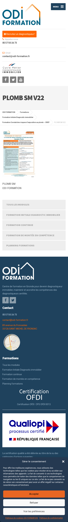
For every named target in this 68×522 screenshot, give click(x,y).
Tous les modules (17, 204)
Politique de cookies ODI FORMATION (21, 518)
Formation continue (19, 225)
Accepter (34, 494)
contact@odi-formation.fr (15, 320)
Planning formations (20, 245)
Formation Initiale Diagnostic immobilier (33, 214)
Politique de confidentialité (51, 518)
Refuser (34, 502)
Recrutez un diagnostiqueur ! (20, 34)
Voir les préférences (34, 511)
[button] (63, 461)
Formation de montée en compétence (30, 235)
